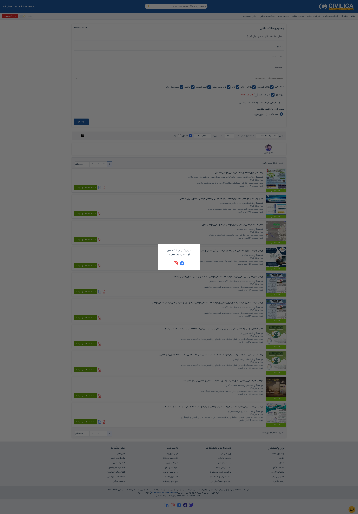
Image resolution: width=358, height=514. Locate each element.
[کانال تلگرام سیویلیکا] (182, 263)
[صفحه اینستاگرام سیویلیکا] (176, 263)
